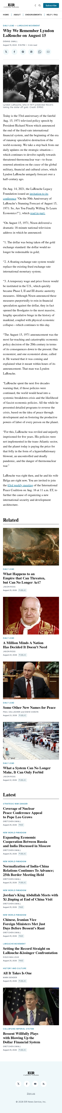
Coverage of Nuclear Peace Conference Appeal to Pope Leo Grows (22, 812)
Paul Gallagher (11, 712)
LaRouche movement (28, 25)
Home (6, 15)
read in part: (37, 213)
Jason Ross (9, 587)
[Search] (39, 5)
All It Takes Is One (17, 973)
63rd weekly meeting (20, 485)
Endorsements (33, 15)
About (17, 15)
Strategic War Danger (15, 804)
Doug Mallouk (11, 957)
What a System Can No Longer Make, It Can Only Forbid (27, 770)
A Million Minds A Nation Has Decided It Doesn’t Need (25, 645)
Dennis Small (10, 41)
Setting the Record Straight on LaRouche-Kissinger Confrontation (30, 950)
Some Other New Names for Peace (29, 707)
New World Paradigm (14, 832)
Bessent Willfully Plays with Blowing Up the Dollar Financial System (21, 1038)
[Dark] (36, 5)
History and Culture (14, 968)
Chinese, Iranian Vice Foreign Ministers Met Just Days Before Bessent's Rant (24, 924)
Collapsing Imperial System (18, 1029)
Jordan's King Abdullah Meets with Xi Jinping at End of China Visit (30, 897)
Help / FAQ (52, 15)
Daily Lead (8, 25)
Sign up (31, 1093)
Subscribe (51, 5)
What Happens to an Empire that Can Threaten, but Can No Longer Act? (24, 578)
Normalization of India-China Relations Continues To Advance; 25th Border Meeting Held (28, 870)
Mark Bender (10, 977)
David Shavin (31, 712)
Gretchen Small (12, 821)
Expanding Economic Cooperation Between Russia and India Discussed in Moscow (27, 841)
